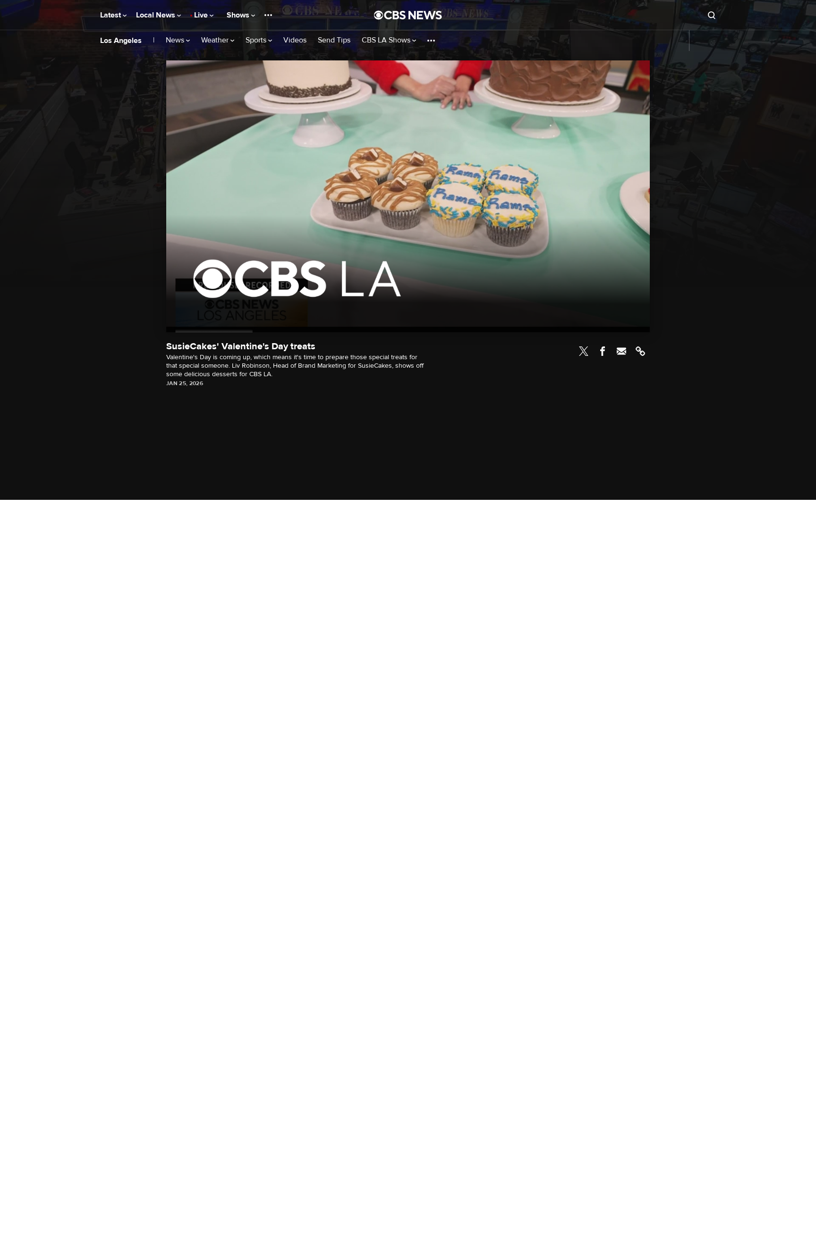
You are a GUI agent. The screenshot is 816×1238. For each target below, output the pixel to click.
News (176, 40)
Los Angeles (121, 40)
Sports (257, 40)
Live (202, 15)
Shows (239, 15)
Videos (294, 40)
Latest (111, 15)
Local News (156, 15)
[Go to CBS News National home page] (408, 15)
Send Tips (334, 40)
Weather (215, 40)
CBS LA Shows (387, 40)
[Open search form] (711, 15)
